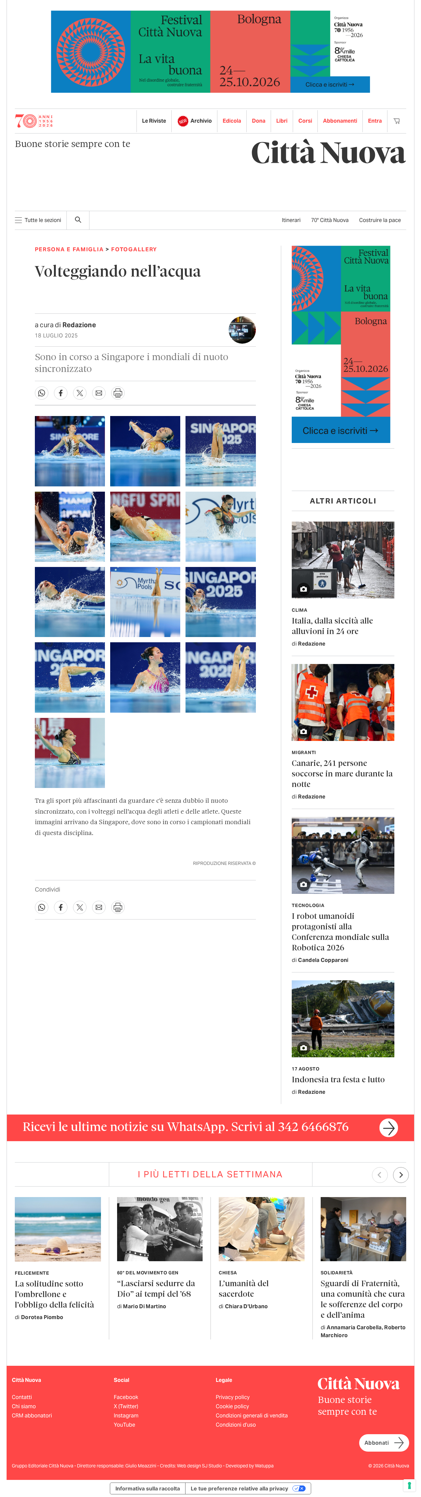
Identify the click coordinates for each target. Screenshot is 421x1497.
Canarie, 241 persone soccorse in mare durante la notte (342, 774)
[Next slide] (401, 1175)
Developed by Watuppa (250, 1466)
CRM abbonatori (32, 1415)
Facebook (126, 1397)
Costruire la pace (380, 220)
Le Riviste (154, 120)
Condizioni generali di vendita (252, 1415)
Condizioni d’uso (236, 1424)
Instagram (126, 1415)
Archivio (201, 120)
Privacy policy (233, 1397)
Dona (258, 120)
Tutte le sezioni (43, 220)
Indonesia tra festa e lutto (338, 1080)
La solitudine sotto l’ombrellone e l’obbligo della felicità (54, 1295)
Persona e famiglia (69, 249)
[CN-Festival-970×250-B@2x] (210, 51)
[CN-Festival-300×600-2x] (341, 343)
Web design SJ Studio (200, 1466)
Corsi (305, 120)
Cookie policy (232, 1406)
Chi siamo (24, 1406)
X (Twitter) (126, 1406)
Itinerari (291, 220)
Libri (281, 120)
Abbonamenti (340, 120)
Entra (375, 120)
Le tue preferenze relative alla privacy (239, 1488)
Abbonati (376, 1442)
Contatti (22, 1397)
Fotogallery (134, 249)
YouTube (124, 1424)
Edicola (232, 120)
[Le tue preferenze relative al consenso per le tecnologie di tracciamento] (409, 1485)
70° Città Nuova (330, 220)
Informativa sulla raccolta (147, 1488)
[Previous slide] (380, 1175)
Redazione (79, 325)
